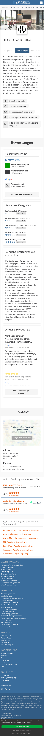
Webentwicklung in (15, 554)
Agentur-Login (6, 685)
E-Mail (13, 709)
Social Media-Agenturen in (18, 546)
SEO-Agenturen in (14, 542)
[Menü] (41, 3)
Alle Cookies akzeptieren (22, 726)
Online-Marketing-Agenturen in (20, 538)
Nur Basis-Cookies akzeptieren (22, 730)
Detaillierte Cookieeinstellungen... (22, 733)
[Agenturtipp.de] (21, 3)
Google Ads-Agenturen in (18, 534)
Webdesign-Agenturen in (17, 550)
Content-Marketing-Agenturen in (21, 530)
